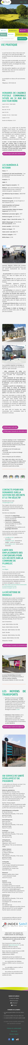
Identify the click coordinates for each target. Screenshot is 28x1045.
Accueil (4, 30)
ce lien (18, 709)
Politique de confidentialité (14, 1028)
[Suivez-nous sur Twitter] (12, 1039)
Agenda (4, 34)
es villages (5, 569)
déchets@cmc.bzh (10, 544)
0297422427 (14, 1003)
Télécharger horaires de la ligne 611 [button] (13, 726)
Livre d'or (23, 30)
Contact (14, 1005)
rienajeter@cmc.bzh (7, 502)
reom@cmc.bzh (9, 537)
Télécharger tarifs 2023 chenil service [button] (14, 153)
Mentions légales (14, 1034)
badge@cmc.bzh (9, 540)
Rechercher (23, 38)
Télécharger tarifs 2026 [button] (10, 427)
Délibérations (13, 30)
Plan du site (14, 1031)
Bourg (4, 566)
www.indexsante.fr (14, 945)
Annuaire (11, 34)
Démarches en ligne (22, 34)
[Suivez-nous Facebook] (9, 1039)
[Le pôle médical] (14, 751)
